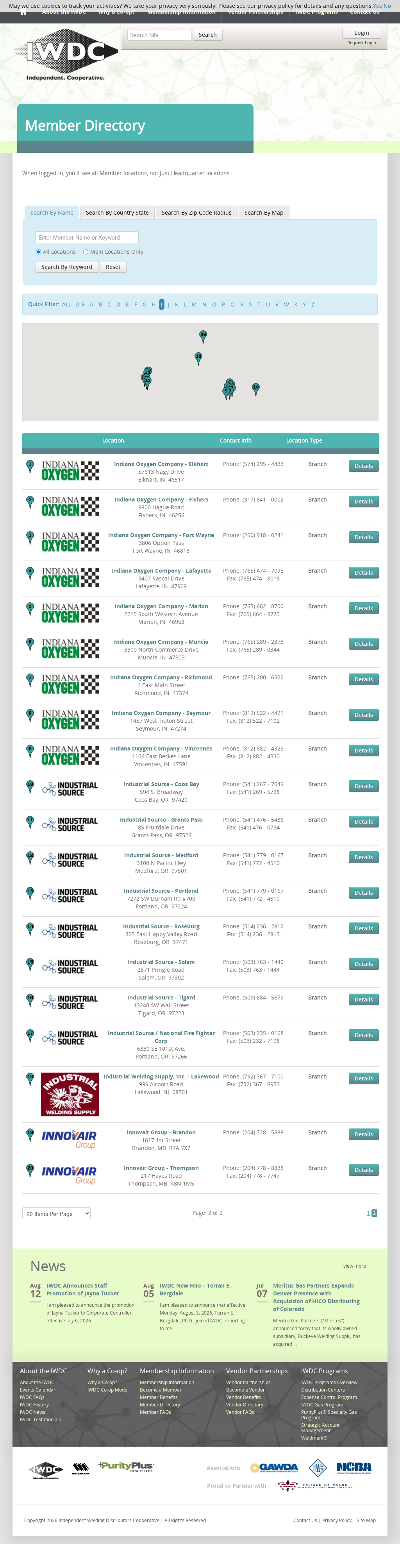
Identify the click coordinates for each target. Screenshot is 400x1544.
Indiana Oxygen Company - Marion (161, 606)
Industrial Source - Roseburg (161, 926)
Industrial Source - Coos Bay (161, 784)
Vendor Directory (244, 1404)
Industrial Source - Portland (161, 890)
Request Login (361, 42)
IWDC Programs (316, 11)
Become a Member (161, 1389)
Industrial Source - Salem (161, 961)
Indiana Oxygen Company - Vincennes (161, 748)
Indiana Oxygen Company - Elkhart (161, 463)
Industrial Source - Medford (161, 855)
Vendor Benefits (243, 1397)
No (387, 5)
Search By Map (264, 212)
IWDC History (34, 1404)
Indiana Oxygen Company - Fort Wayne (161, 535)
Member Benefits (159, 1397)
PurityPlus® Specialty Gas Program (329, 1415)
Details (364, 465)
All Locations (59, 251)
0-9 (80, 304)
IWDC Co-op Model (108, 1389)
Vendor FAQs (240, 1412)
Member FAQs (155, 1412)
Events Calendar (37, 1389)
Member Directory (160, 1404)
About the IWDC (64, 11)
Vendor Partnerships (255, 11)
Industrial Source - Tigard (161, 997)
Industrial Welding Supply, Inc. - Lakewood (161, 1076)
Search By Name (51, 212)
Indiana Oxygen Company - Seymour (161, 712)
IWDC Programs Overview (329, 1382)
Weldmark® (314, 1438)
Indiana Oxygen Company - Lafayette (161, 570)
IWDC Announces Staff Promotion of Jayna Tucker (82, 1289)
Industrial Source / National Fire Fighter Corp (161, 1036)
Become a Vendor (245, 1389)
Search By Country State (117, 212)
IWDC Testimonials (40, 1419)
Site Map (366, 1520)
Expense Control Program (329, 1397)
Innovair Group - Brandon (161, 1132)
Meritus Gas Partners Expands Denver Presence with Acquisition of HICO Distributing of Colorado (316, 1297)
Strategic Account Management (320, 1428)
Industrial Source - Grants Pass (161, 819)
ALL (66, 304)
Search (208, 34)
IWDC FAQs (32, 1397)
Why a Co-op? (116, 11)
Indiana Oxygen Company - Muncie (161, 641)
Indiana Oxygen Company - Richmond (161, 677)
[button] (226, 393)
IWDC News (32, 1412)
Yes (377, 5)
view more (354, 1266)
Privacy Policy (337, 1520)
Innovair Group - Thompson (161, 1167)
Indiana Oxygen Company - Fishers (161, 499)
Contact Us (365, 11)
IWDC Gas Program (322, 1404)
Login (361, 32)
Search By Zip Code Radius (197, 212)
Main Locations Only (116, 251)
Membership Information (181, 11)
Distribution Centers (323, 1389)
